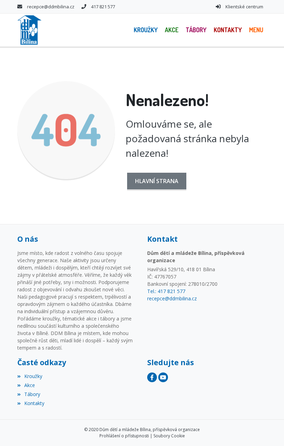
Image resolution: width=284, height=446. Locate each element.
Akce (29, 385)
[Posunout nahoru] (268, 430)
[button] (256, 30)
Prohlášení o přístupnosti (124, 436)
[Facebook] (152, 377)
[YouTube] (163, 377)
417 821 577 (103, 6)
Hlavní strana (156, 181)
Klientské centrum (244, 6)
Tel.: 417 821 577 (166, 291)
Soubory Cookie (169, 436)
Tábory (32, 394)
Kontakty (34, 403)
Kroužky (33, 376)
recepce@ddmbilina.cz (50, 6)
